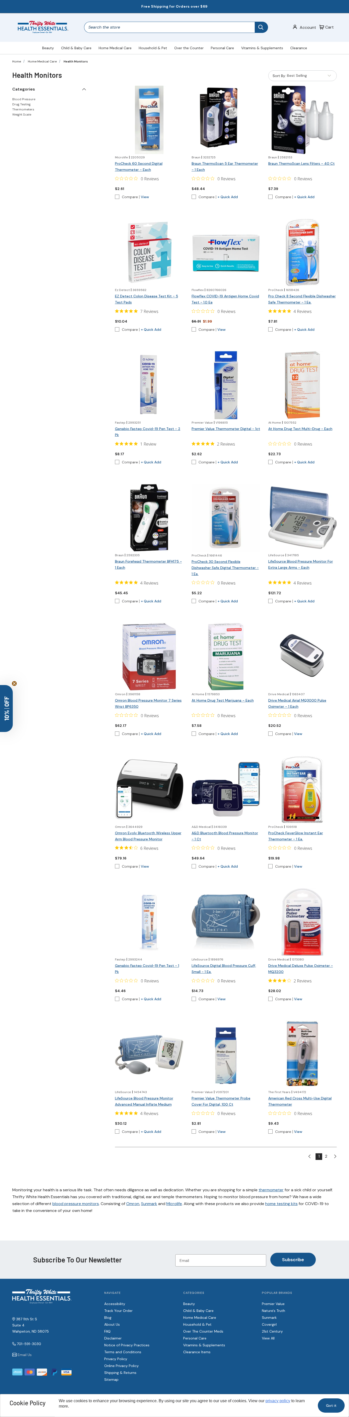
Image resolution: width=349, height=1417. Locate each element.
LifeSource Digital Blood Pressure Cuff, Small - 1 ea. (224, 968)
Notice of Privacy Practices (126, 1345)
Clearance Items (197, 1352)
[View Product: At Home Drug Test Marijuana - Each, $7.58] (226, 657)
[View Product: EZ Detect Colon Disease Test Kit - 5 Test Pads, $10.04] (149, 252)
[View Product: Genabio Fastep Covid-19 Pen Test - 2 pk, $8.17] (149, 385)
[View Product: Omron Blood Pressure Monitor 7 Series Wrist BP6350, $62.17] (149, 657)
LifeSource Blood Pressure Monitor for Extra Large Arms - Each (300, 564)
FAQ (107, 1331)
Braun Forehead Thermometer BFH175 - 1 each (148, 564)
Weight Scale (21, 114)
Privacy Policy (115, 1359)
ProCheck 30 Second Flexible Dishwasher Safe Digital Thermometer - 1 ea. (225, 567)
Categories (23, 89)
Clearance (298, 48)
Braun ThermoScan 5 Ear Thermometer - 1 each (225, 166)
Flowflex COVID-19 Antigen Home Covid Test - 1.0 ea (225, 299)
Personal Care (222, 48)
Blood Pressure (23, 99)
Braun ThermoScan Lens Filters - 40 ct (301, 163)
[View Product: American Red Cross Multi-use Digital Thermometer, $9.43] (302, 1054)
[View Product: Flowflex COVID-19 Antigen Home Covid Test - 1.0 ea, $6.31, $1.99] (226, 252)
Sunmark (149, 1203)
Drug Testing (21, 104)
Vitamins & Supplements (262, 48)
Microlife (174, 1203)
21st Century (272, 1331)
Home (16, 61)
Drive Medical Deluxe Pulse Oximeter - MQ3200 (300, 968)
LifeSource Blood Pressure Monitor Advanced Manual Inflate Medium (144, 1101)
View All (268, 1338)
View (145, 197)
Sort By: (279, 76)
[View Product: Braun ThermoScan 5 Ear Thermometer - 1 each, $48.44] (226, 120)
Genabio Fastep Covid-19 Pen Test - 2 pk (147, 431)
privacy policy (277, 1401)
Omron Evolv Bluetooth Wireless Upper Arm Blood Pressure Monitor (148, 836)
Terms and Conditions (122, 1352)
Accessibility (114, 1303)
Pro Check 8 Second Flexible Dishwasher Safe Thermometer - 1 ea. (302, 299)
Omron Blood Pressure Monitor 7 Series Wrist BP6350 (148, 703)
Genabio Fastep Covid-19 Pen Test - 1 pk (147, 968)
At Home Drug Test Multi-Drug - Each (300, 428)
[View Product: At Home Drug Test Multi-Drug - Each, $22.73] (302, 385)
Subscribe (293, 1260)
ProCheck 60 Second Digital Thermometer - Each (138, 166)
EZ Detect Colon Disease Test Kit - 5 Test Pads (146, 299)
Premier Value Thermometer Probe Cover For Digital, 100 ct (221, 1101)
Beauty (48, 48)
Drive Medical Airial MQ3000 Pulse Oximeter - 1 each (297, 703)
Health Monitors (76, 61)
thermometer (271, 1190)
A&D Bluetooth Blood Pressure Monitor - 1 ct (225, 836)
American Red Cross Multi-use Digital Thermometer (300, 1101)
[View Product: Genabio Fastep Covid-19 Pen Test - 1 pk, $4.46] (149, 922)
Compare (130, 197)
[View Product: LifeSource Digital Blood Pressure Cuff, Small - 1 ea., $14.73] (226, 922)
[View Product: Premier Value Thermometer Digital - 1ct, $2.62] (226, 385)
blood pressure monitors (75, 1203)
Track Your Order (118, 1310)
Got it (331, 1405)
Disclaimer (113, 1338)
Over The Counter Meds (203, 1331)
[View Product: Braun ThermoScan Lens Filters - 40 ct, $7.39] (302, 120)
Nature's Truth (273, 1310)
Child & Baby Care (76, 48)
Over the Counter (189, 48)
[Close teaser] (14, 683)
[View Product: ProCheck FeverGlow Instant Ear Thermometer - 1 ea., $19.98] (302, 789)
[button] (6, 708)
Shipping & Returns (120, 1372)
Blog (107, 1317)
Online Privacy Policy (121, 1365)
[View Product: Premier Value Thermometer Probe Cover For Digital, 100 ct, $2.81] (226, 1054)
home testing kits (281, 1203)
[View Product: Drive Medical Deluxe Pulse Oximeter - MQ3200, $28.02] (302, 922)
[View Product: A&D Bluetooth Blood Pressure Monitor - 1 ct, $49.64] (226, 789)
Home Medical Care (115, 48)
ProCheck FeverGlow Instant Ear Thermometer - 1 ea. (295, 836)
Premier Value (273, 1303)
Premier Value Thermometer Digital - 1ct (226, 428)
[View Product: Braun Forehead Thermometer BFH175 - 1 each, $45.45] (149, 518)
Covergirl (269, 1324)
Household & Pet (153, 48)
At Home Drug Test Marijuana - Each (223, 700)
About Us (112, 1324)
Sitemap (111, 1379)
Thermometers (23, 109)
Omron (132, 1203)
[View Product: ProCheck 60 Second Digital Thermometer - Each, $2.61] (149, 120)
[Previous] (311, 1157)
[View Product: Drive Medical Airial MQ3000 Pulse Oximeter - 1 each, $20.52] (302, 657)
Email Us (25, 1354)
